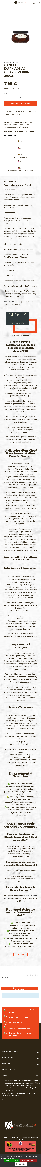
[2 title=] (30, 975)
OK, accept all (12, 1161)
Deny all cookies (29, 1161)
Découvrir (20, 954)
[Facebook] (3, 1100)
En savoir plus (10, 135)
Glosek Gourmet (11, 62)
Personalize (21, 1164)
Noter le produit (19, 988)
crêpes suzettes (12, 367)
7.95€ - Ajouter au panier (20, 104)
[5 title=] (38, 975)
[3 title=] (33, 975)
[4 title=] (35, 975)
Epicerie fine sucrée (12, 301)
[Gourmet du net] (20, 3)
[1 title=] (28, 975)
